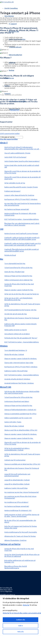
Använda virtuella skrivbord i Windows (17, 379)
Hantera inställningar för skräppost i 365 (17, 510)
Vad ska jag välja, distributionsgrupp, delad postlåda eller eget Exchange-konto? (21, 392)
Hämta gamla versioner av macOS (15, 330)
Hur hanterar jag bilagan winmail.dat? (16, 209)
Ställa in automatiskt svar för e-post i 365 (18, 418)
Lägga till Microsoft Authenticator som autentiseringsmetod (17, 475)
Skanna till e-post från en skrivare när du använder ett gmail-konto (22, 178)
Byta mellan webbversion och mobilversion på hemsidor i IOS (19, 561)
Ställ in (20, 626)
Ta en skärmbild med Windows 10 (15, 350)
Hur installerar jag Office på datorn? (16, 502)
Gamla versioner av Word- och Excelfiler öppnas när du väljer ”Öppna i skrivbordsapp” (21, 515)
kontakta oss (14, 110)
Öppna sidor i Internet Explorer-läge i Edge (18, 363)
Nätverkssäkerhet (15, 55)
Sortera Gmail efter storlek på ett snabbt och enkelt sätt (21, 166)
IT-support (13, 24)
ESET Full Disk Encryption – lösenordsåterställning (21, 219)
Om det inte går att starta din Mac (15, 314)
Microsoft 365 (5, 387)
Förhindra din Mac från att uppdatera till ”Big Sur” (21, 338)
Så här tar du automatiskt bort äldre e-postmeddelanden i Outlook (17, 449)
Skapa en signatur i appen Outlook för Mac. (18, 290)
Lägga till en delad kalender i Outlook (17, 480)
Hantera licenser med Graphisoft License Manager (21, 233)
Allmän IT (4, 143)
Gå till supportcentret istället (10, 133)
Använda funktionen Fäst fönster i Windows (19, 383)
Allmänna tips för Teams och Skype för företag (20, 536)
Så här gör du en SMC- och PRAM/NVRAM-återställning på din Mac (18, 299)
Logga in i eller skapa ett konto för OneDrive (19, 195)
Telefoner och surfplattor (13, 95)
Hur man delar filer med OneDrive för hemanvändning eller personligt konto (22, 204)
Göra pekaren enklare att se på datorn (17, 334)
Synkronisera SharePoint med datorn (16, 401)
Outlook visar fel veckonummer (15, 460)
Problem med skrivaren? (12, 191)
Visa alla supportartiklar (9, 139)
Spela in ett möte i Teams (12, 422)
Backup (11, 70)
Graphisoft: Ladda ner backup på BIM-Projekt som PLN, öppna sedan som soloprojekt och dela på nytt (22, 244)
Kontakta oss (9, 78)
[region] (20, 615)
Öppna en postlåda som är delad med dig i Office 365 (22, 464)
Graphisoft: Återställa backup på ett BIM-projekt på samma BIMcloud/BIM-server (21, 250)
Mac (1, 259)
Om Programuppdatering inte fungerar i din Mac (20, 310)
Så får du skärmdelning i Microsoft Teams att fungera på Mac (22, 305)
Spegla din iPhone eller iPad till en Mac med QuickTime (19, 285)
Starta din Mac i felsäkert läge (14, 272)
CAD (1, 229)
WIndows (4, 346)
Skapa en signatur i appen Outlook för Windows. (20, 358)
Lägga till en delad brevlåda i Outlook (17, 484)
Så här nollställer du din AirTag (14, 183)
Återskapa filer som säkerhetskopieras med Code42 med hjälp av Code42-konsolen (21, 224)
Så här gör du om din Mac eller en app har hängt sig (21, 294)
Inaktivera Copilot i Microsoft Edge (16, 371)
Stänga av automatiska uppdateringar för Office (20, 414)
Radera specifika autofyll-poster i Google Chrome (21, 187)
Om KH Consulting (11, 8)
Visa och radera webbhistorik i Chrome (17, 153)
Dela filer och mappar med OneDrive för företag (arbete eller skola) (20, 527)
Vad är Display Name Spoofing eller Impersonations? (22, 161)
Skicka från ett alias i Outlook (14, 354)
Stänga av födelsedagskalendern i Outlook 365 (20, 410)
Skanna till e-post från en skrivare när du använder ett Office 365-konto (22, 172)
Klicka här (26, 605)
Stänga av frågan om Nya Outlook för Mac (18, 276)
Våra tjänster (9, 16)
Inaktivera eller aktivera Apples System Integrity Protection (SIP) (20, 325)
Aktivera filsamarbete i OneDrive (15, 540)
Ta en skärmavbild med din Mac (14, 263)
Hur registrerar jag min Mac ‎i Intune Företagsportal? (21, 492)
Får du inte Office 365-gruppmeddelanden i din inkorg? (20, 521)
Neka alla (20, 632)
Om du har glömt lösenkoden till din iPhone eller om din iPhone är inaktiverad (21, 555)
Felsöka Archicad (10, 255)
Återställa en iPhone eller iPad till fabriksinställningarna (15, 567)
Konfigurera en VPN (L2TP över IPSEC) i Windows (20, 199)
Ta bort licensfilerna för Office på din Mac (18, 268)
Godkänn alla (20, 620)
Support (7, 93)
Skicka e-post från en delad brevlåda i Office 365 (20, 430)
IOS (3, 95)
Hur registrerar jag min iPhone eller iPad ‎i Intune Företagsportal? (20, 497)
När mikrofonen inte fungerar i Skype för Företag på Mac (21, 319)
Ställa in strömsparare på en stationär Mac (18, 280)
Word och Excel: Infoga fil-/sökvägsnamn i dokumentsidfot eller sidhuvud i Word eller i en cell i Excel (22, 148)
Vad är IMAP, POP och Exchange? (15, 157)
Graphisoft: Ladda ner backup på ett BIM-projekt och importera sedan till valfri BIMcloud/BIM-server (21, 238)
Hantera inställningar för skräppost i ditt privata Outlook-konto (20, 214)
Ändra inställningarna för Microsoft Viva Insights (20, 532)
